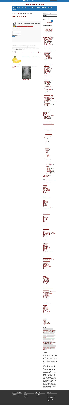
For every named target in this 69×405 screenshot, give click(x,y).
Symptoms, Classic (47, 36)
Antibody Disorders (47, 40)
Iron (44, 238)
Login (18, 0)
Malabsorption (29, 45)
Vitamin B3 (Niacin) (49, 171)
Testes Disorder (46, 85)
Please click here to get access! (25, 26)
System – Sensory (46, 297)
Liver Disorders (46, 66)
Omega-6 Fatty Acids (48, 134)
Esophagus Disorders (47, 52)
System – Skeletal (46, 298)
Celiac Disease (46, 116)
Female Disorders (47, 54)
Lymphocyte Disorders (47, 69)
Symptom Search (31, 7)
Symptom (51, 342)
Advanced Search (29, 0)
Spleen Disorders (47, 82)
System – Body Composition (48, 95)
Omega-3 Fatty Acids (46, 261)
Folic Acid (48, 167)
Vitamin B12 (48, 169)
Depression (44, 332)
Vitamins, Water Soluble (49, 164)
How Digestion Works (51, 399)
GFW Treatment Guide (16, 395)
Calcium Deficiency (48, 331)
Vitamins (44, 321)
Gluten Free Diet (50, 398)
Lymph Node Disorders (47, 68)
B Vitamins (45, 191)
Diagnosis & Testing (47, 117)
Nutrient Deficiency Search (51, 396)
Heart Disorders (46, 60)
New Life (45, 88)
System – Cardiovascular (48, 96)
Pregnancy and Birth (48, 92)
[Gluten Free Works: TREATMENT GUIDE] (34, 4)
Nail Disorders (46, 72)
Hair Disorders (46, 59)
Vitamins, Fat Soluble (46, 322)
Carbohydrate (45, 204)
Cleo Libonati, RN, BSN (17, 17)
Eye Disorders (46, 53)
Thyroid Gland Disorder (47, 86)
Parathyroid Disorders (47, 75)
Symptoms (54, 342)
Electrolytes (45, 220)
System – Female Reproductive (49, 98)
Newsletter (44, 337)
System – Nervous (47, 106)
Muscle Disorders (47, 71)
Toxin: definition (34, 66)
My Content (21, 0)
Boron (46, 140)
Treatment (46, 119)
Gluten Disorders (37, 7)
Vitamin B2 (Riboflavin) (50, 170)
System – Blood (45, 283)
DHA (47, 131)
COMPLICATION (53, 331)
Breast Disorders (47, 55)
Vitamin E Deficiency (15, 49)
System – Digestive (47, 97)
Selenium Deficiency (15, 48)
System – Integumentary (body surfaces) (50, 101)
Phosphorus (47, 148)
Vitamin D (48, 160)
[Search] (56, 0)
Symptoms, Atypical (46, 281)
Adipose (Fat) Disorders (48, 38)
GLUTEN (44, 114)
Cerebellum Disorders (48, 48)
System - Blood (45, 343)
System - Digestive (50, 343)
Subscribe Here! (14, 0)
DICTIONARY (18, 13)
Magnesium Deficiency (23, 45)
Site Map (33, 0)
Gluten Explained (43, 7)
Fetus (46, 91)
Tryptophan (48, 155)
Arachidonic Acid (45, 188)
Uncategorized (45, 176)
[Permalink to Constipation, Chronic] (26, 78)
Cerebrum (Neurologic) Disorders (50, 49)
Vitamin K (44, 320)
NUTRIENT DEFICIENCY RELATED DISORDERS (49, 338)
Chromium (47, 142)
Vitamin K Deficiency (21, 49)
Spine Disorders (46, 81)
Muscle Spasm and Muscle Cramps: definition (34, 52)
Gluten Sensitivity (47, 118)
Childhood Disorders (48, 89)
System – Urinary (46, 299)
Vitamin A (48, 159)
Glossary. (17, 45)
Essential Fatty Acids (46, 223)
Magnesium (45, 249)
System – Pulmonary (47, 107)
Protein (45, 153)
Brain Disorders (45, 201)
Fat (44, 137)
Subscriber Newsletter (46, 175)
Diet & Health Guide (50, 7)
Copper (46, 143)
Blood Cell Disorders (47, 43)
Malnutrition (34, 45)
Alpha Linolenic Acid (49, 130)
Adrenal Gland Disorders (48, 39)
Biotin (47, 166)
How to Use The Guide (20, 7)
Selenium (46, 150)
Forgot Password (49, 22)
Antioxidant (46, 125)
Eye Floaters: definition (35, 56)
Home (14, 13)
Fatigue (54, 332)
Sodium (46, 151)
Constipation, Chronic (25, 79)
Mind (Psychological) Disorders (48, 251)
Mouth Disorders (46, 70)
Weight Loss (51, 348)
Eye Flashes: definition (26, 56)
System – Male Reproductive (48, 104)
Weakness (47, 348)
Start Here (14, 7)
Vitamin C (48, 173)
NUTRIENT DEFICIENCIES (47, 258)
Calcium (46, 141)
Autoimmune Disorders (48, 29)
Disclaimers (26, 396)
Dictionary (14, 9)
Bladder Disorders (47, 42)
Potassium (47, 149)
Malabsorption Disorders (47, 250)
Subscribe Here (38, 394)
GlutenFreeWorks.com (16, 394)
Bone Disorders (46, 46)
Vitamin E (44, 319)
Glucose (45, 138)
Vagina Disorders (48, 58)
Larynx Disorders (45, 243)
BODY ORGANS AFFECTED (47, 37)
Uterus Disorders (48, 57)
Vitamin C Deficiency (35, 48)
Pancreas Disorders (47, 74)
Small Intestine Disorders (48, 80)
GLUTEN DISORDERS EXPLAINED (48, 115)
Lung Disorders (46, 67)
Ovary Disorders (47, 56)
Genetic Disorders (48, 31)
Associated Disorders (47, 28)
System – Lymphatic (47, 103)
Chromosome (47, 90)
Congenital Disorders (48, 30)
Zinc (46, 152)
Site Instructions (50, 395)
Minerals (45, 139)
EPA (44, 221)
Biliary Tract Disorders (47, 41)
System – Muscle (47, 105)
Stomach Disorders (47, 83)
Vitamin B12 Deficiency (29, 48)
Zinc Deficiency (45, 349)
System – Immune (47, 100)
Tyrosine (48, 156)
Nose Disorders (46, 73)
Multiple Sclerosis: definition (18, 52)
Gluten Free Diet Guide (47, 121)
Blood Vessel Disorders (47, 45)
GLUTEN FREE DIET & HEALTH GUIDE (49, 233)
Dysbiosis (51, 332)
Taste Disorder (46, 84)
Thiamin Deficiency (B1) (22, 48)
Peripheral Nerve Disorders (47, 266)
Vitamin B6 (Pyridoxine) (50, 172)
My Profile (24, 0)
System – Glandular (47, 99)
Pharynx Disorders (46, 267)
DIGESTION (45, 113)
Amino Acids (47, 154)
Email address (14, 30)
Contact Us (26, 395)
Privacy (25, 397)
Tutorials (26, 7)
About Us (25, 394)
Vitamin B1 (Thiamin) (50, 168)
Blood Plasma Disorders (48, 44)
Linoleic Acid (45, 244)
